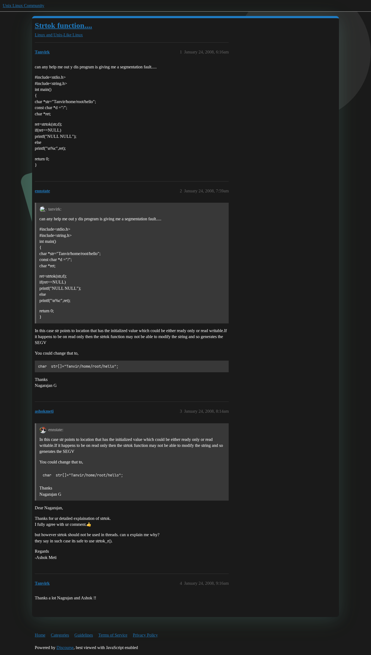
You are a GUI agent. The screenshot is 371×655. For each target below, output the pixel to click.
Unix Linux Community (23, 5)
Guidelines (83, 635)
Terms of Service (112, 635)
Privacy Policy (145, 635)
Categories (60, 635)
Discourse (65, 647)
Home (40, 635)
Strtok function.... (63, 25)
